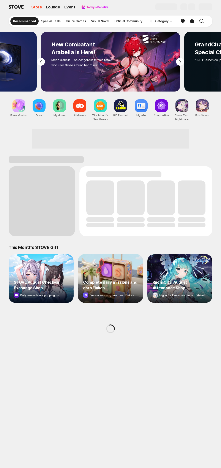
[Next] (180, 62)
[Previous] (41, 62)
